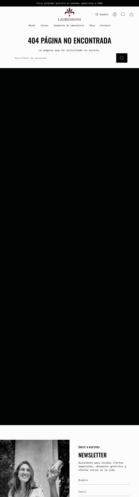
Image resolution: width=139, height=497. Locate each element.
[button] (32, 25)
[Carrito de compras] (131, 14)
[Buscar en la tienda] (121, 58)
